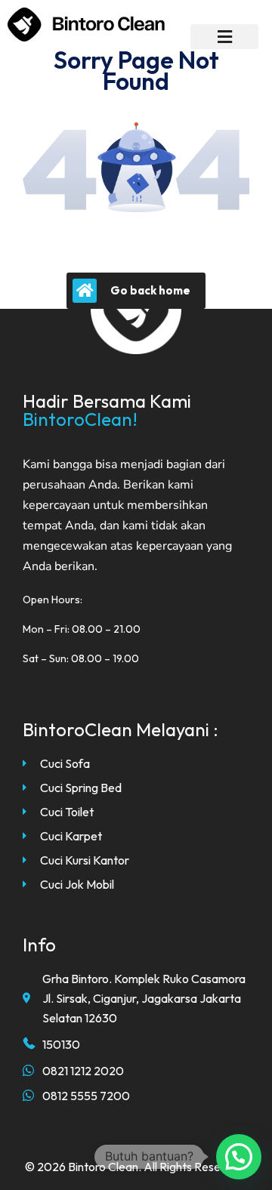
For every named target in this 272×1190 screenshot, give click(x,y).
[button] (224, 36)
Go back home (150, 290)
